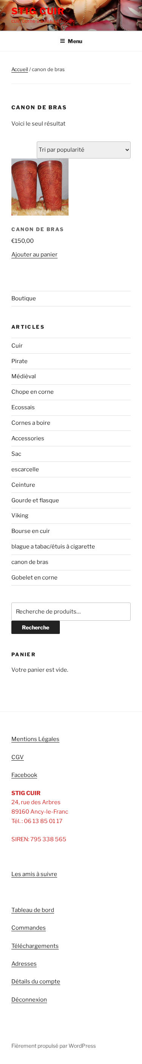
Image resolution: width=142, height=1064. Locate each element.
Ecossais (23, 407)
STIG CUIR (38, 11)
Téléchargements (35, 946)
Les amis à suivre (34, 874)
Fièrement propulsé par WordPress (53, 1045)
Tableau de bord (32, 910)
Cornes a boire (30, 422)
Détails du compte (35, 981)
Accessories (27, 438)
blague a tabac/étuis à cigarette (53, 546)
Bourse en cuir (30, 531)
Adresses (24, 963)
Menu (75, 41)
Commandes (28, 927)
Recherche (35, 627)
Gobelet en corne (34, 577)
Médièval (23, 376)
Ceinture (23, 485)
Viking (19, 515)
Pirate (19, 361)
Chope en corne (32, 391)
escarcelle (25, 469)
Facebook (24, 775)
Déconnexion (29, 999)
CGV (17, 757)
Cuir (17, 345)
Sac (16, 453)
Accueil (19, 69)
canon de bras (29, 562)
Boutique (23, 298)
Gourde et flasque (35, 500)
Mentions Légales (35, 739)
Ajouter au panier (34, 254)
